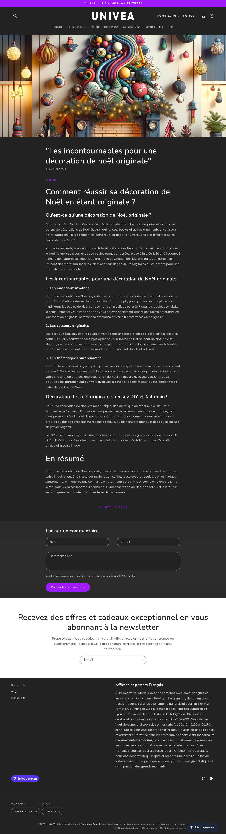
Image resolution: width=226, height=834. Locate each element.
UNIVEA (51, 824)
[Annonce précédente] (12, 3)
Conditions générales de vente (176, 828)
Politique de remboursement (139, 824)
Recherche (18, 685)
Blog (14, 691)
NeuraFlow (92, 824)
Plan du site (18, 698)
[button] (15, 16)
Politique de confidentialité (172, 824)
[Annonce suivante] (214, 3)
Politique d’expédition (127, 828)
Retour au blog (116, 507)
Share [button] (53, 180)
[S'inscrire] (142, 660)
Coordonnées (149, 828)
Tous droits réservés (110, 824)
